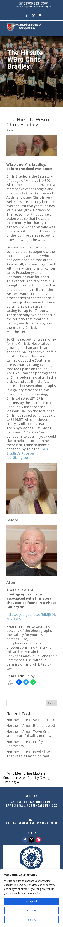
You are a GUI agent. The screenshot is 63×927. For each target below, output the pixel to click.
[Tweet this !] (26, 682)
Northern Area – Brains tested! (30, 725)
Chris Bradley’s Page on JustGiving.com (27, 453)
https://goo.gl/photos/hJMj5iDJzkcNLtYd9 (31, 616)
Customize (31, 910)
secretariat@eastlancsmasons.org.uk (33, 6)
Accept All (31, 901)
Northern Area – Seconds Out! (30, 719)
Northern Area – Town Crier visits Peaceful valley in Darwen (30, 733)
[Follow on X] (33, 15)
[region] (31, 898)
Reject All (32, 919)
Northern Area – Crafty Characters (24, 743)
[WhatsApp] (33, 682)
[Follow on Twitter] (31, 840)
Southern (11, 130)
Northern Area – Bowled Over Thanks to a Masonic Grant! (29, 753)
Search (51, 703)
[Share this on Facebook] (19, 682)
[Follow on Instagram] (40, 15)
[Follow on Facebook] (26, 15)
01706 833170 (34, 3)
